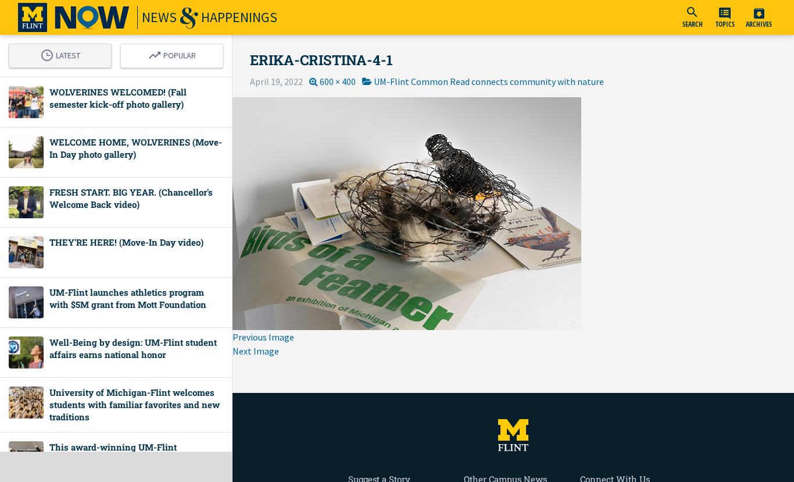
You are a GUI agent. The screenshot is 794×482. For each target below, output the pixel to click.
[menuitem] (692, 17)
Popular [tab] (175, 54)
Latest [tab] (63, 54)
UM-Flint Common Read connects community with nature (489, 81)
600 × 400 (338, 81)
